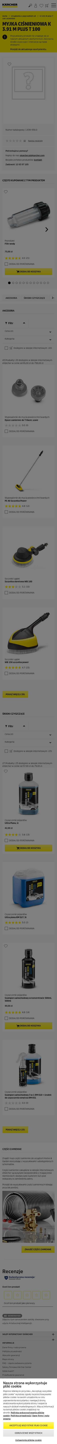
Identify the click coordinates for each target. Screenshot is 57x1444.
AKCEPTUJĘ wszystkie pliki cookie (28, 1425)
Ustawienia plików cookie (28, 1440)
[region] (28, 1411)
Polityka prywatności (21, 1415)
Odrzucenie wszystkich (28, 1433)
